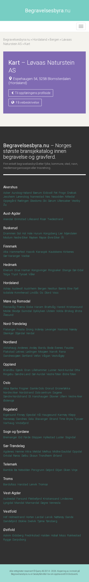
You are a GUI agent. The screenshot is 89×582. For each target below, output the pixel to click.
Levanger (50, 329)
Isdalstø (8, 292)
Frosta (21, 329)
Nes (47, 196)
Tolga (6, 274)
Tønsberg (51, 521)
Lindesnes (66, 498)
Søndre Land (22, 374)
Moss (62, 535)
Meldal (37, 451)
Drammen (9, 233)
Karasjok (41, 251)
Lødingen (31, 351)
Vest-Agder (12, 493)
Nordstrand (26, 392)
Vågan (46, 355)
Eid (20, 437)
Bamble (8, 470)
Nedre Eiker (21, 237)
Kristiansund (75, 307)
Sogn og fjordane (16, 432)
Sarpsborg (19, 539)
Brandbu (8, 370)
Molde (7, 311)
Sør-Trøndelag (14, 446)
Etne (69, 288)
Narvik (53, 351)
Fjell (76, 288)
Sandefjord (10, 521)
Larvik (49, 517)
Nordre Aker (10, 392)
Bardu (42, 347)
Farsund (21, 498)
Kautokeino (55, 251)
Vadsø (25, 255)
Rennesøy (9, 419)
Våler (32, 274)
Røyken (33, 237)
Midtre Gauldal (61, 451)
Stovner (54, 396)
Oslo (6, 383)
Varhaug (8, 423)
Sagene (57, 392)
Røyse (42, 237)
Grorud (49, 388)
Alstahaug (9, 347)
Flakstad (8, 351)
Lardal (39, 517)
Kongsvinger (39, 270)
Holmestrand (17, 517)
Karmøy (62, 414)
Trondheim (45, 455)
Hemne (19, 451)
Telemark (10, 464)
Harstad (22, 484)
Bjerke (14, 388)
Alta (5, 251)
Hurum (38, 233)
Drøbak (71, 192)
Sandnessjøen (12, 355)
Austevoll (17, 288)
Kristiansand (51, 498)
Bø (15, 470)
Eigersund (9, 414)
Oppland (9, 364)
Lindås (34, 292)
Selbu (24, 455)
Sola (31, 419)
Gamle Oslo (37, 388)
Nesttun (52, 288)
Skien (67, 470)
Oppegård (9, 200)
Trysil (14, 274)
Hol (24, 233)
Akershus (10, 187)
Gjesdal (31, 414)
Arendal (8, 219)
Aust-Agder (12, 213)
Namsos (63, 329)
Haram (38, 307)
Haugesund (49, 414)
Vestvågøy (58, 355)
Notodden (24, 470)
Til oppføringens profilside (32, 93)
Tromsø (43, 484)
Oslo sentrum (43, 392)
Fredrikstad (32, 535)
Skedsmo (35, 200)
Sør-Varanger (11, 255)
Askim (7, 535)
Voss (55, 292)
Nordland (10, 342)
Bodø (50, 347)
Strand (53, 419)
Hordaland (40, 39)
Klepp (72, 414)
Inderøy (39, 329)
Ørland (57, 455)
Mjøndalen (70, 233)
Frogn (62, 192)
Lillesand (33, 219)
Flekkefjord (35, 498)
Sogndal (70, 437)
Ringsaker (54, 270)
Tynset (23, 274)
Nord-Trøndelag (15, 324)
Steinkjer (8, 333)
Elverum (8, 270)
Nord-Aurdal (65, 370)
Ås (5, 204)
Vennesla (54, 502)
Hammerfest (17, 251)
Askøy (7, 288)
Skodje (16, 311)
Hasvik (30, 251)
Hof (5, 517)
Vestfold (9, 511)
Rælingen (23, 200)
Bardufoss (9, 484)
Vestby (76, 200)
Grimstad (20, 219)
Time (62, 419)
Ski (45, 200)
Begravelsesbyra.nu (16, 39)
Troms (8, 479)
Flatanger (9, 329)
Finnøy (21, 414)
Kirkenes (68, 251)
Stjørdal (20, 333)
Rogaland (10, 409)
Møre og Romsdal (16, 301)
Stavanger (41, 419)
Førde (27, 437)
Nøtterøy (59, 517)
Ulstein (50, 311)
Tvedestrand (55, 219)
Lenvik (33, 484)
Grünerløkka (62, 388)
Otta (77, 370)
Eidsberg (18, 535)
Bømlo (62, 288)
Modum (8, 237)
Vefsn (37, 355)
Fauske (68, 347)
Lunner (52, 370)
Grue (17, 270)
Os (41, 292)
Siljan (58, 470)
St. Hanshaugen (38, 396)
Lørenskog (22, 196)
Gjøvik (19, 370)
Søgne (44, 502)
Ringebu (8, 374)
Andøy (33, 347)
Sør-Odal (77, 270)
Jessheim (9, 196)
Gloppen (37, 437)
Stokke (22, 521)
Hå (39, 414)
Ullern (63, 396)
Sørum (52, 200)
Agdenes (8, 451)
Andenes (22, 347)
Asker (6, 192)
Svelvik (32, 521)
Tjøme (40, 521)
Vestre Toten (53, 374)
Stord (47, 292)
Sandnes (21, 419)
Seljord (50, 470)
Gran (27, 370)
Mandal (19, 502)
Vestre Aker (75, 396)
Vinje (74, 470)
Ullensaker (63, 200)
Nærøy (73, 329)
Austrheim (30, 288)
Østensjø (8, 400)
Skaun (34, 455)
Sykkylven (39, 311)
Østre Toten (69, 374)
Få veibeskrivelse (27, 102)
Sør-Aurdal (38, 374)
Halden (45, 535)
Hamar (25, 270)
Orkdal (7, 455)
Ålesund (8, 315)
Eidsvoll (47, 192)
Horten (30, 517)
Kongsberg (50, 233)
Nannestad (37, 196)
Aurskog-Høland (22, 192)
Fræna (21, 307)
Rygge (7, 539)
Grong (29, 329)
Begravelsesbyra (47, 11)
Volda (59, 311)
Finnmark (10, 246)
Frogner (24, 388)
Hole (29, 233)
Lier (60, 233)
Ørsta (78, 311)
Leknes (20, 351)
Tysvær (79, 419)
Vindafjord (22, 423)
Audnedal (9, 498)
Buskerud (10, 228)
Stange (66, 270)
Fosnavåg (9, 307)
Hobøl (54, 535)
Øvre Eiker (54, 237)
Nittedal (70, 196)
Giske (29, 307)
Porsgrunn (37, 470)
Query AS (40, 571)
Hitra (28, 451)
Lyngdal (8, 502)
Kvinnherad (21, 292)
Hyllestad (49, 437)
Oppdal (77, 451)
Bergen (54, 39)
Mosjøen (43, 351)
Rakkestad (74, 535)
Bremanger (10, 437)
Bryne (69, 419)
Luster (60, 437)
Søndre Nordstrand (15, 396)
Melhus (46, 451)
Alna (6, 388)
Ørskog (69, 311)
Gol (19, 233)
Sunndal (26, 311)
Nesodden (57, 196)
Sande (69, 517)
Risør (43, 219)
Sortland (27, 355)
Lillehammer (39, 370)
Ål (62, 237)
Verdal (30, 333)
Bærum (37, 192)
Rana (62, 351)
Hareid (61, 307)
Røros (16, 455)
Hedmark (10, 265)
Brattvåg (50, 307)
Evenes (59, 347)
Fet (55, 192)
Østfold (9, 530)
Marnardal (32, 502)
